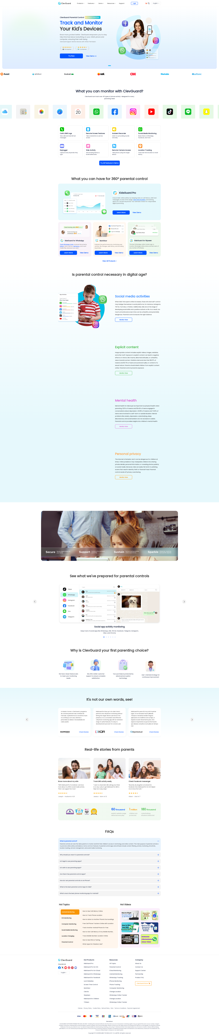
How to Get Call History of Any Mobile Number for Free (98, 932)
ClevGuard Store (142, 983)
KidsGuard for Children (91, 999)
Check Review (84, 732)
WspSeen (87, 995)
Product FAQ (139, 978)
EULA (112, 1008)
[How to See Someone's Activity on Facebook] (149, 927)
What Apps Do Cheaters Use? (93, 944)
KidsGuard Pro (88, 963)
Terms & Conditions (120, 1008)
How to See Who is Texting (91, 940)
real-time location (139, 200)
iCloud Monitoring (115, 970)
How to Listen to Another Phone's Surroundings (98, 919)
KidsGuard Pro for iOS (91, 967)
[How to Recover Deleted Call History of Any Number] (149, 915)
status (62, 246)
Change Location (115, 992)
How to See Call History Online (93, 911)
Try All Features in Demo (109, 163)
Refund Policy (106, 1008)
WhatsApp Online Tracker (118, 995)
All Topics (113, 963)
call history (76, 246)
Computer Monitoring (117, 988)
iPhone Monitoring (116, 981)
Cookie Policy (97, 1008)
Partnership (139, 974)
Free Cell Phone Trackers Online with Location (98, 923)
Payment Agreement (133, 1008)
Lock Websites (89, 981)
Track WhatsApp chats (66, 244)
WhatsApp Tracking (116, 978)
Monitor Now (123, 320)
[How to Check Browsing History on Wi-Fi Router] (130, 915)
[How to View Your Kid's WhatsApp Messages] (130, 927)
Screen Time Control (91, 985)
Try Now (71, 56)
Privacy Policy (88, 1008)
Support (121, 3)
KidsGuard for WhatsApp (92, 974)
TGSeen (86, 1002)
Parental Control (115, 967)
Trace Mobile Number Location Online (95, 936)
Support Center (140, 970)
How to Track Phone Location (92, 915)
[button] (109, 65)
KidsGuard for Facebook (92, 978)
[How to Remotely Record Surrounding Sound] (130, 939)
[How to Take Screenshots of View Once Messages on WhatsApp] (149, 939)
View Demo (90, 56)
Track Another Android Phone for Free (95, 928)
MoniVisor (87, 988)
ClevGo (86, 992)
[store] (146, 3)
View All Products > (109, 261)
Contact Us (139, 967)
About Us (138, 963)
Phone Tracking (115, 985)
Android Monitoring (116, 974)
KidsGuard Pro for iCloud (92, 970)
